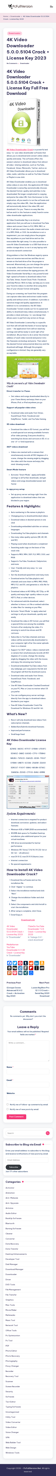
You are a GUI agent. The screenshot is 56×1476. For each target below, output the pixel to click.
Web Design (11, 1447)
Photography (12, 1361)
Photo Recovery (13, 1356)
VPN (7, 1437)
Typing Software (13, 1407)
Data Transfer (12, 1249)
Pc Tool (9, 1340)
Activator (10, 1188)
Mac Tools (10, 1305)
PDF (7, 1346)
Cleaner (9, 1233)
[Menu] (51, 6)
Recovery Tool (12, 1376)
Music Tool (10, 1320)
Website (11, 1093)
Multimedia (10, 1315)
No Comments (12, 63)
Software (10, 1396)
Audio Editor (11, 1213)
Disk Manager (12, 1264)
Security (9, 1391)
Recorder (9, 1371)
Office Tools (11, 1330)
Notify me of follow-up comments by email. (29, 1104)
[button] (48, 1133)
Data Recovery (12, 1244)
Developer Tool (12, 1259)
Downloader (15, 33)
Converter (10, 1239)
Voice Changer (12, 1432)
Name (10, 1067)
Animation (10, 1193)
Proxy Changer (12, 1366)
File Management (13, 1289)
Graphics (10, 1300)
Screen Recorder (13, 1386)
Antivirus (9, 1208)
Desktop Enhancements (16, 1254)
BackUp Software (13, 1218)
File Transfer (11, 1295)
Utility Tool (10, 1417)
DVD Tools (10, 1284)
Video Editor (11, 1427)
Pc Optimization (13, 1335)
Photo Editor (11, 1351)
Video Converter (13, 1422)
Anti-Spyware (12, 1203)
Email (10, 1080)
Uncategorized (12, 1412)
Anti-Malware (12, 1198)
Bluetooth (10, 1223)
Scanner (9, 1381)
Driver (8, 1279)
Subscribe (13, 1167)
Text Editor (11, 1402)
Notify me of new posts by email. (24, 1109)
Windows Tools (12, 1452)
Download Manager (14, 1269)
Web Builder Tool (13, 1442)
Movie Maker (11, 1310)
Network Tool (12, 1325)
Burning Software (13, 1228)
